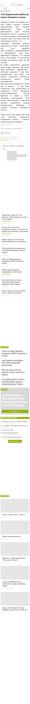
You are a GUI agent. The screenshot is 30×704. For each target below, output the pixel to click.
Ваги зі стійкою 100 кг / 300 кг (13, 515)
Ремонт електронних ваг (11, 536)
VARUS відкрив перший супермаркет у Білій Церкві (12, 271)
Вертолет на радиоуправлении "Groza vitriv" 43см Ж (13, 559)
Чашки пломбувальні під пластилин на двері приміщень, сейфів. (14, 584)
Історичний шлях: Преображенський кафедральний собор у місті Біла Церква (14, 400)
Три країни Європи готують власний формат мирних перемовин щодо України (12, 282)
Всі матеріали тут (15, 411)
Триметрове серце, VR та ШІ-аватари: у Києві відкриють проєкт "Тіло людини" (15, 217)
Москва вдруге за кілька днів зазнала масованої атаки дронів (14, 241)
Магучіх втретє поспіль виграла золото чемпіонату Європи (13, 292)
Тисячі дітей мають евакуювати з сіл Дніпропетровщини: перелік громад (14, 250)
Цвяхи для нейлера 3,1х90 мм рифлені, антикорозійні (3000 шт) (14, 609)
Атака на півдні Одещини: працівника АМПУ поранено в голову (13, 261)
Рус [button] (5, 8)
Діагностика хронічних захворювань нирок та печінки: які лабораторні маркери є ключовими (15, 229)
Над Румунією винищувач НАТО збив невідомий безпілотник (12, 362)
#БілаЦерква (8, 128)
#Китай (2, 128)
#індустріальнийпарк (16, 128)
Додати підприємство (15, 441)
